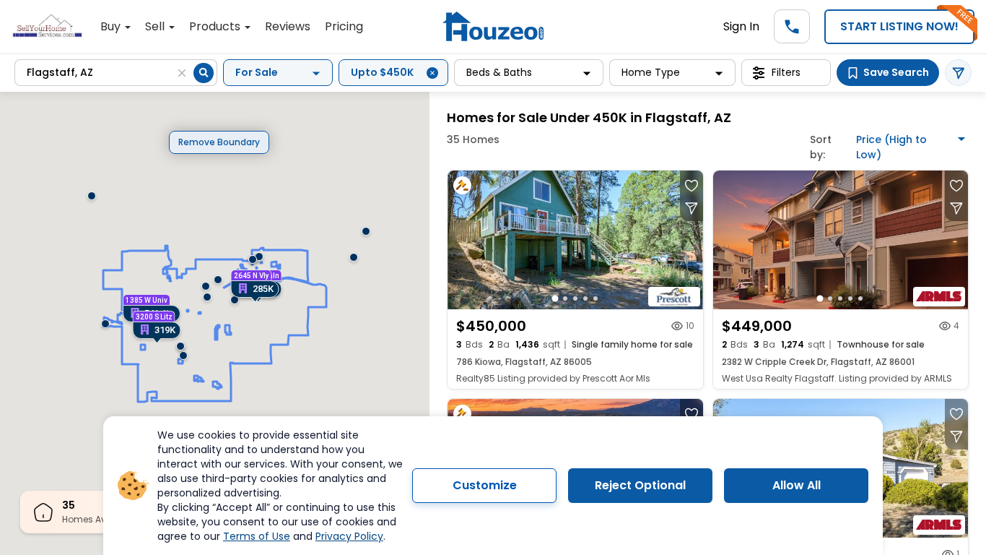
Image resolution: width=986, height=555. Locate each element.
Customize (485, 485)
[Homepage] (493, 26)
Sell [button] (156, 26)
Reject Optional (640, 485)
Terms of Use (256, 536)
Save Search (896, 72)
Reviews (287, 26)
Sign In (741, 26)
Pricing (344, 26)
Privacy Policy (349, 536)
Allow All (796, 485)
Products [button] (216, 26)
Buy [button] (111, 26)
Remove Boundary (219, 142)
